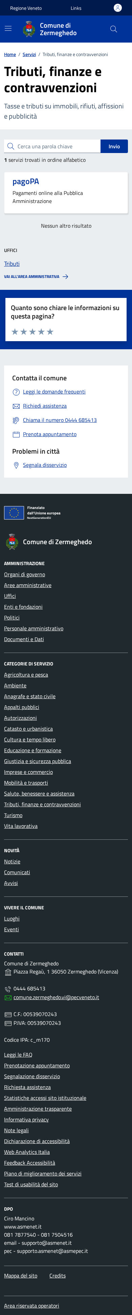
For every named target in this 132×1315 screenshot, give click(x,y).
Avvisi (11, 883)
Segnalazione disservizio (32, 1076)
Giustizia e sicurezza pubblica (37, 761)
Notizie (12, 861)
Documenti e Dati (24, 639)
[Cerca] (114, 29)
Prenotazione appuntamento (37, 1065)
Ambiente (15, 685)
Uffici (10, 596)
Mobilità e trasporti (26, 783)
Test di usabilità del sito (31, 1184)
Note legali (16, 1130)
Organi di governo (24, 574)
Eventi (11, 929)
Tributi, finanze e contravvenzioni (42, 804)
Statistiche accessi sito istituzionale (45, 1098)
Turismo (13, 815)
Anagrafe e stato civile (30, 696)
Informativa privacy (26, 1119)
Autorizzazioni (20, 718)
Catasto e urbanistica (28, 729)
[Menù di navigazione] (8, 28)
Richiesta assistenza (27, 1087)
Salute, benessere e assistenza (39, 793)
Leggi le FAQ (18, 1055)
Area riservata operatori (31, 1305)
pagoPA (26, 181)
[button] (76, 7)
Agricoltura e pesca (26, 675)
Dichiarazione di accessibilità (37, 1141)
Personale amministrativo (33, 628)
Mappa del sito (20, 1275)
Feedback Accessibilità (29, 1163)
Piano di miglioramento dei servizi (43, 1173)
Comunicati (17, 872)
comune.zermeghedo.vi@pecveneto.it (56, 997)
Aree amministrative (27, 585)
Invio (114, 146)
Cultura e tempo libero (30, 739)
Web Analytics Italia (27, 1152)
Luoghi (12, 918)
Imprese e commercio (28, 772)
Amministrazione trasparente (38, 1109)
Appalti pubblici (21, 707)
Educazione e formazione (32, 750)
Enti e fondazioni (23, 607)
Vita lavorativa (21, 826)
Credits (57, 1275)
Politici (12, 617)
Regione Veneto (26, 7)
